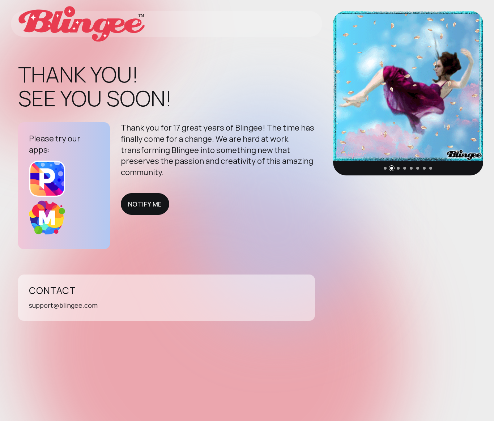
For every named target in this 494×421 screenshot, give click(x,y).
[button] (385, 168)
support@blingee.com (63, 305)
